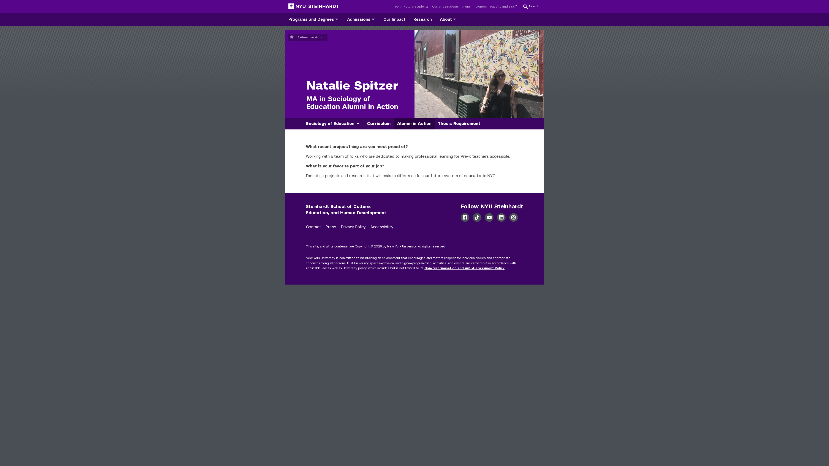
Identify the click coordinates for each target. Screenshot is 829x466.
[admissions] (373, 19)
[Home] (292, 37)
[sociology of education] (360, 123)
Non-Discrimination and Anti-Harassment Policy (464, 268)
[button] (531, 6)
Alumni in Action (313, 37)
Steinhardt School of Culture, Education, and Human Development (346, 210)
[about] (454, 19)
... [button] (296, 37)
